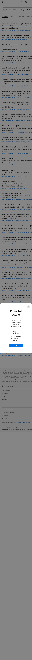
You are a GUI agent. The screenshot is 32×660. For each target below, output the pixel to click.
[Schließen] (28, 307)
